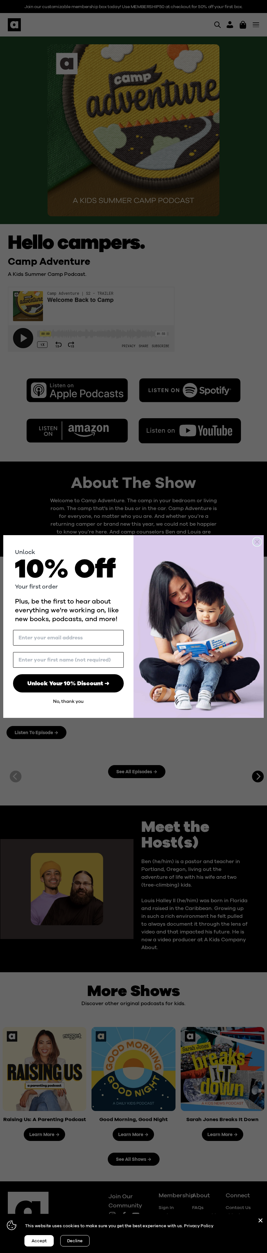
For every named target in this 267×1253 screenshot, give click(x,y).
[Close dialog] (257, 542)
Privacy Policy (198, 1225)
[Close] (260, 1220)
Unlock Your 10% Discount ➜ (68, 683)
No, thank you (68, 701)
